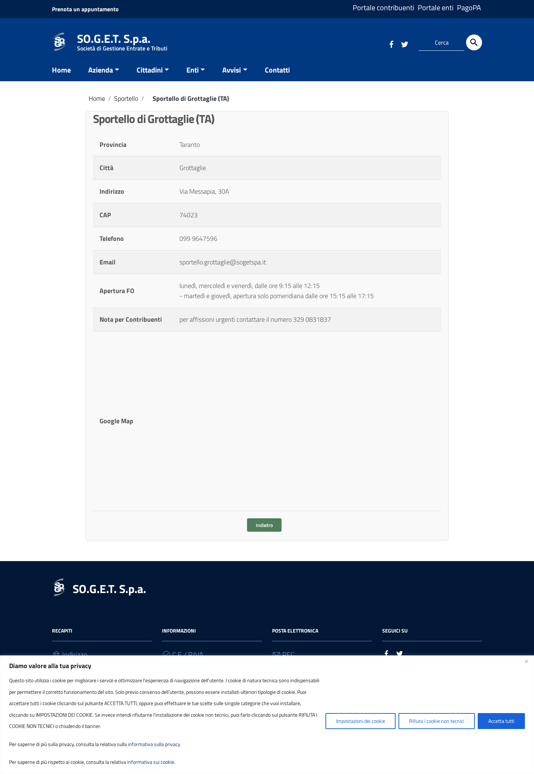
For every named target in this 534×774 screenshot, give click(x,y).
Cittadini (150, 69)
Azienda (100, 69)
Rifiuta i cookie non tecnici (436, 721)
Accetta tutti (501, 721)
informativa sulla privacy (154, 744)
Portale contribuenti (383, 7)
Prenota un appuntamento (85, 9)
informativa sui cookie (150, 762)
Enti (192, 69)
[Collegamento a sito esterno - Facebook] (391, 43)
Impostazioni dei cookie (360, 721)
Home (61, 69)
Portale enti (435, 7)
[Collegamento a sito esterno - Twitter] (404, 43)
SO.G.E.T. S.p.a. (122, 40)
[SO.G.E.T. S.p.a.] (59, 41)
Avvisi (231, 69)
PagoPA (469, 7)
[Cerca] (474, 42)
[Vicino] (526, 661)
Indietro (264, 525)
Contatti (277, 69)
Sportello (126, 98)
